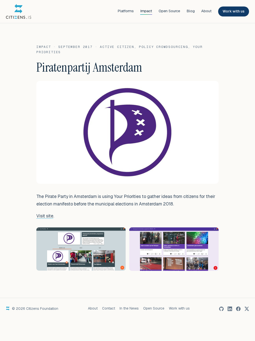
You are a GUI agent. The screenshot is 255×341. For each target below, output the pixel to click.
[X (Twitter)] (247, 309)
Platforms (126, 10)
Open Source (169, 10)
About (206, 10)
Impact (146, 10)
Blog (191, 10)
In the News (129, 308)
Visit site (44, 216)
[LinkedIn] (230, 309)
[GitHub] (221, 309)
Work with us (234, 11)
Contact (108, 308)
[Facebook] (238, 309)
